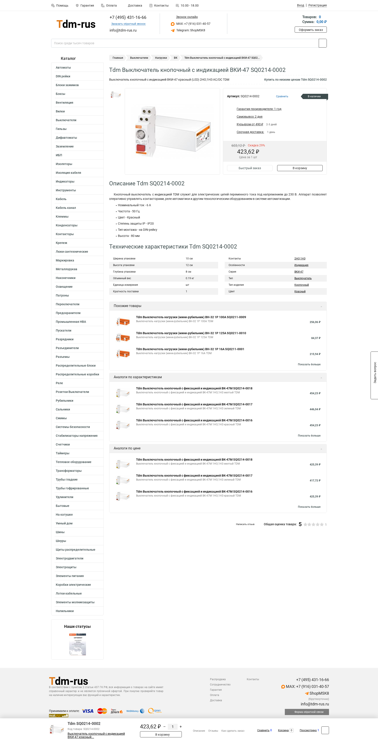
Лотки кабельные (69, 593)
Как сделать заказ (232, 730)
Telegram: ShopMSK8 (190, 30)
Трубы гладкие (67, 479)
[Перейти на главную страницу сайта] (75, 24)
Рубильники (64, 400)
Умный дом (64, 523)
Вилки (60, 111)
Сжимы (61, 418)
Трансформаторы (69, 470)
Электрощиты (66, 567)
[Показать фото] (115, 94)
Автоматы (63, 67)
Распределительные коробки (77, 374)
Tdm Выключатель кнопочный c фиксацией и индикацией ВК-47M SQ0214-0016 (194, 420)
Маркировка (65, 260)
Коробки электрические (73, 584)
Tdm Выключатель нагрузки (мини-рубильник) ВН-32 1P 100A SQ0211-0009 (191, 317)
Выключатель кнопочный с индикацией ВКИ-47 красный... (96, 735)
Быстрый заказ (250, 168)
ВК (175, 57)
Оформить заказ (311, 30)
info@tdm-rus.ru (314, 704)
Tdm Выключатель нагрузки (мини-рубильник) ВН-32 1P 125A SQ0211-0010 (191, 333)
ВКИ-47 (298, 271)
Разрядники (65, 339)
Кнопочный (301, 284)
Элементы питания (70, 576)
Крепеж (61, 243)
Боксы (60, 94)
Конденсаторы (66, 225)
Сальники (63, 409)
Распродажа (218, 679)
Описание (199, 730)
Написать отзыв (245, 524)
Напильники (65, 611)
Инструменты (66, 190)
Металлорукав (66, 269)
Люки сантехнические (72, 251)
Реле (59, 383)
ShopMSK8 (319, 693)
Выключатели (66, 120)
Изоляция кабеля (68, 172)
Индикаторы (65, 181)
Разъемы (63, 357)
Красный (300, 291)
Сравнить (263, 730)
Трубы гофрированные (72, 488)
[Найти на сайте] (323, 43)
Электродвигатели (69, 558)
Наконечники (65, 278)
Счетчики (63, 444)
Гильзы (61, 129)
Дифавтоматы (66, 137)
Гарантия (87, 5)
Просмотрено (308, 730)
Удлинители (64, 497)
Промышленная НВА (71, 321)
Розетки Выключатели (72, 392)
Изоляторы (64, 164)
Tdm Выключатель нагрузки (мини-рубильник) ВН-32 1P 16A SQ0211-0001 (190, 349)
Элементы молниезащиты (75, 602)
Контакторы (65, 234)
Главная (118, 57)
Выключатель (303, 278)
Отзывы (213, 730)
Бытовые (62, 506)
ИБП (59, 155)
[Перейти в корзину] (298, 19)
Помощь (62, 5)
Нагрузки (161, 57)
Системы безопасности (73, 427)
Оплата (111, 5)
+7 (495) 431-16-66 (127, 17)
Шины (60, 532)
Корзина (283, 730)
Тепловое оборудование (73, 462)
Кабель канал (66, 207)
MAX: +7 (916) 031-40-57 (193, 23)
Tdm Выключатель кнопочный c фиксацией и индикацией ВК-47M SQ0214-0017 (194, 404)
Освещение (64, 286)
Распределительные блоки (76, 365)
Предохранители (68, 313)
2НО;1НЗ (299, 258)
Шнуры (61, 541)
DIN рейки (63, 76)
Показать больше (309, 364)
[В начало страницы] (325, 730)
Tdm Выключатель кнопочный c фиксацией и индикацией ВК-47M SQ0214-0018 (194, 388)
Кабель (61, 199)
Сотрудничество (220, 684)
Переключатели (67, 304)
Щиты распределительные (75, 549)
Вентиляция (64, 102)
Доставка (134, 5)
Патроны (62, 295)
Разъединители (67, 348)
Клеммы (62, 216)
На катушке (64, 514)
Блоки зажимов (67, 85)
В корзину (300, 168)
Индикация (301, 265)
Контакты (161, 5)
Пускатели (63, 330)
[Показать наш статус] (77, 644)
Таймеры (62, 453)
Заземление (65, 146)
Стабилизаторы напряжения (77, 435)
